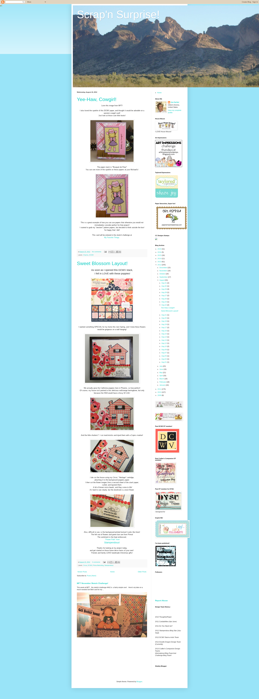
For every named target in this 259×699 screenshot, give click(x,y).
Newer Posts (82, 572)
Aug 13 (164, 340)
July (161, 366)
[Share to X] (114, 251)
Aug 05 (164, 356)
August (162, 280)
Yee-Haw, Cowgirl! (96, 99)
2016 (160, 252)
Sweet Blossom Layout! (102, 263)
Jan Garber (175, 102)
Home (112, 572)
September (163, 277)
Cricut (85, 565)
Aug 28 (164, 292)
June (161, 369)
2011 (160, 389)
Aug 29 (164, 289)
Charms (85, 255)
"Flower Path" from (112, 539)
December (163, 268)
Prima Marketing (98, 565)
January (162, 385)
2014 (160, 259)
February (162, 382)
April (161, 376)
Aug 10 (164, 346)
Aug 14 (164, 337)
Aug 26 (164, 299)
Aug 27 (164, 295)
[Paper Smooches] (171, 229)
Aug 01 (164, 362)
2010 (160, 392)
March (161, 379)
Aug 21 (164, 315)
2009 (160, 395)
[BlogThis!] (112, 251)
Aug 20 (164, 318)
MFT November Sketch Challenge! (92, 583)
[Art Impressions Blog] (168, 166)
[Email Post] (105, 252)
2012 (160, 265)
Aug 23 (164, 302)
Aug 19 (164, 321)
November (163, 271)
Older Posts (142, 572)
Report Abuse (161, 600)
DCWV (91, 255)
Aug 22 (164, 305)
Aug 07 (164, 353)
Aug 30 (164, 286)
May (161, 373)
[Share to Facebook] (117, 251)
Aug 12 (164, 343)
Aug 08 (164, 350)
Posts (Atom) (91, 576)
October (162, 274)
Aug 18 (164, 324)
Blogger (139, 682)
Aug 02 (164, 359)
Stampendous (108, 565)
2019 (160, 249)
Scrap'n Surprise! (118, 14)
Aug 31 (164, 283)
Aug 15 (164, 334)
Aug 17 (164, 327)
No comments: (97, 252)
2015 (160, 255)
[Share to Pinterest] (120, 251)
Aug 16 (164, 331)
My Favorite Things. (112, 237)
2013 (160, 262)
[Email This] (109, 251)
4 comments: (96, 562)
